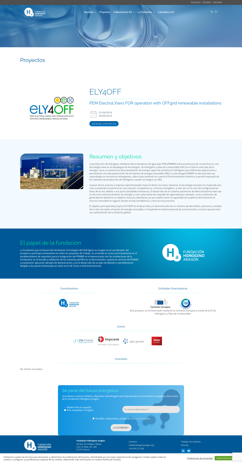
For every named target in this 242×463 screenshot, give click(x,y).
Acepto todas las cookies (226, 458)
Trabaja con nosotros (191, 441)
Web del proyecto (104, 123)
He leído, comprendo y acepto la (122, 418)
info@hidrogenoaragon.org (141, 445)
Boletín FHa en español (78, 407)
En (216, 11)
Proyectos (104, 12)
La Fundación (145, 12)
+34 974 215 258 (136, 448)
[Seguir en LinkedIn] (183, 451)
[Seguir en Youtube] (189, 451)
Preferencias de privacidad (200, 458)
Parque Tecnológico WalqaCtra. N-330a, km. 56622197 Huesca (88, 447)
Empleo (207, 2)
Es (212, 11)
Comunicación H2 (122, 12)
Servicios (89, 12)
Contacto (196, 2)
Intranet (217, 2)
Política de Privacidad (140, 418)
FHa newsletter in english (79, 410)
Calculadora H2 (166, 12)
